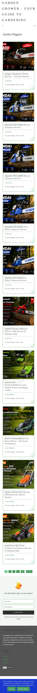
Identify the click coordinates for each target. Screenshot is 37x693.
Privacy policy (23, 689)
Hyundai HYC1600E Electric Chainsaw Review (17, 126)
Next (29, 571)
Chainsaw (8, 81)
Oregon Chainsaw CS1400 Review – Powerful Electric (17, 75)
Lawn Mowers (9, 394)
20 (22, 571)
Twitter (5, 656)
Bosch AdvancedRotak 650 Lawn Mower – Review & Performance (17, 441)
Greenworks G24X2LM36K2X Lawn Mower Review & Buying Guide (16, 386)
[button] (2, 26)
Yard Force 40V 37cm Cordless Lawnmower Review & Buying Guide (18, 548)
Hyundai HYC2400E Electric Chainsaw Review (17, 177)
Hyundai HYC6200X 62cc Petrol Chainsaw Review (16, 228)
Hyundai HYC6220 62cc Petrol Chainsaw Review (16, 279)
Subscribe (18, 612)
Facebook (6, 659)
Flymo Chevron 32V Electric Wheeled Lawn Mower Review (17, 494)
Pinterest (5, 662)
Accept (11, 689)
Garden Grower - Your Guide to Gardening (19, 11)
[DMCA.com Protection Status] (8, 668)
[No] (35, 686)
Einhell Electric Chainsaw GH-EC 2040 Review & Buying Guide (16, 331)
